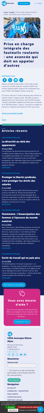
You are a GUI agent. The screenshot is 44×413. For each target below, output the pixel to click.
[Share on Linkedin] (16, 80)
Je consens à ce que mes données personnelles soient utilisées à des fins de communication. (21, 373)
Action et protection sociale (12, 113)
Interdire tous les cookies (29, 407)
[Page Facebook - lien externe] (9, 354)
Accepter (11, 407)
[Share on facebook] (5, 80)
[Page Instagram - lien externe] (13, 354)
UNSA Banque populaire (11, 137)
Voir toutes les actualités (14, 285)
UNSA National (9, 40)
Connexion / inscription (17, 391)
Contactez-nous (22, 322)
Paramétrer (13, 410)
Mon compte (12, 394)
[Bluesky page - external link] (25, 354)
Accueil (6, 12)
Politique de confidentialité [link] (27, 410)
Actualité (11, 12)
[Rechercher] (40, 409)
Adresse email (12, 362)
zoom (4, 120)
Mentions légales (15, 400)
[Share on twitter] (10, 80)
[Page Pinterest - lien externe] (17, 354)
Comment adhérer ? (23, 3)
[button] (21, 80)
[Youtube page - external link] (21, 354)
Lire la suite (6, 167)
